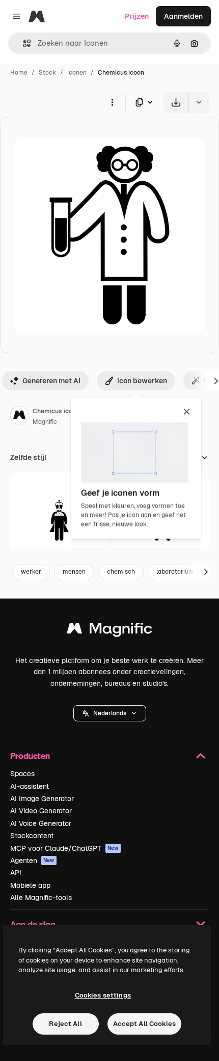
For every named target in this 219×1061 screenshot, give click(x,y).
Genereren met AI (51, 380)
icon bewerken (142, 380)
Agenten (32, 860)
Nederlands (109, 713)
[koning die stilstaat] (59, 521)
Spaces (22, 773)
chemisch (121, 572)
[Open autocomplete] (23, 43)
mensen (74, 572)
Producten (30, 755)
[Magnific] (109, 631)
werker (31, 572)
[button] (109, 713)
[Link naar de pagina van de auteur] (19, 416)
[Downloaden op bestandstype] (144, 102)
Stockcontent (31, 835)
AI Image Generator (42, 798)
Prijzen (137, 16)
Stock (47, 73)
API (15, 872)
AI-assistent (29, 786)
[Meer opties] (112, 102)
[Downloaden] (175, 102)
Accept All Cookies (144, 1023)
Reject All (65, 1023)
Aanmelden (183, 16)
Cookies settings (103, 995)
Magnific (45, 422)
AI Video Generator (41, 810)
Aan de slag (33, 924)
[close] (186, 412)
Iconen (77, 73)
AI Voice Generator (40, 823)
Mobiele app (30, 885)
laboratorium (175, 572)
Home (19, 73)
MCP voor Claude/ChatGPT (64, 848)
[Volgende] (206, 572)
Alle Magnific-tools (41, 897)
